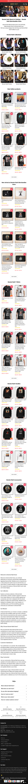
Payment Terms (4, 753)
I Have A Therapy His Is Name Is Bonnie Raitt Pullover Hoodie (19, 421)
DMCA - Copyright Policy (6, 743)
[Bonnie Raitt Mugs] (7, 60)
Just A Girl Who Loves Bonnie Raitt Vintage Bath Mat (7, 246)
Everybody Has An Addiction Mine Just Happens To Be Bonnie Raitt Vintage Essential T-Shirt (20, 323)
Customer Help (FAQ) (5, 759)
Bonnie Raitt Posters (7, 84)
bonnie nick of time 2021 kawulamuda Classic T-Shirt (7, 169)
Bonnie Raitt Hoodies (21, 52)
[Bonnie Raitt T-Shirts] (7, 44)
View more (14, 177)
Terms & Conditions (5, 739)
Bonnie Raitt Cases (21, 68)
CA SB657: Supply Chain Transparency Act (10, 745)
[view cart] (26, 4)
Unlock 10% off (3, 778)
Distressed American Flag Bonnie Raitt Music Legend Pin (7, 517)
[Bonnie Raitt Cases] (21, 60)
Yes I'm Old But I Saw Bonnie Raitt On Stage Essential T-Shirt (6, 322)
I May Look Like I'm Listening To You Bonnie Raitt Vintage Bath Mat (20, 246)
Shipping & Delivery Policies (6, 751)
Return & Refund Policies (6, 755)
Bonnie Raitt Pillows (21, 84)
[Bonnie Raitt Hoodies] (21, 44)
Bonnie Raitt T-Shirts (7, 52)
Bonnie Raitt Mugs (7, 68)
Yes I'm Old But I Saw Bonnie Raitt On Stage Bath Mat (7, 223)
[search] (24, 4)
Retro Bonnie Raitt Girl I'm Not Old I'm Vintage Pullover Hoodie (7, 465)
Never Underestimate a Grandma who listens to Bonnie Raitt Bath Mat (20, 202)
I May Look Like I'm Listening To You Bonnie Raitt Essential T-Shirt (7, 369)
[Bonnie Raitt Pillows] (21, 76)
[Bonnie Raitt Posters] (7, 76)
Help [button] (25, 782)
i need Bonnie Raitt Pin (19, 496)
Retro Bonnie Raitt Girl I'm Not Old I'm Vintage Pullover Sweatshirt (7, 148)
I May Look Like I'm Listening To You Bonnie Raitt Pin (7, 538)
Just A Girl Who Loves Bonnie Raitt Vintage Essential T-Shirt (6, 346)
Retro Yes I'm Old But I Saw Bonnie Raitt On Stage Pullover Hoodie (7, 421)
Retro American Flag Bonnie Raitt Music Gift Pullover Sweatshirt (6, 126)
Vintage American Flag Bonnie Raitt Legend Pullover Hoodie (19, 148)
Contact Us (3, 757)
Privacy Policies (4, 741)
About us (3, 737)
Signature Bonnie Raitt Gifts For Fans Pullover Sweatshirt (19, 126)
